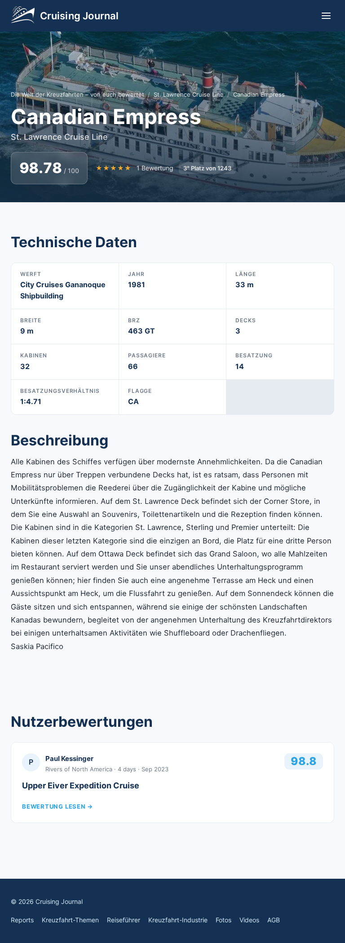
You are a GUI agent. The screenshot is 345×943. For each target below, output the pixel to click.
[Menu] (326, 16)
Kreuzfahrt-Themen (70, 920)
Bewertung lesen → (57, 806)
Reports (22, 920)
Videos (249, 920)
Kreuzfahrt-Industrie (178, 920)
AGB (273, 920)
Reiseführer (123, 920)
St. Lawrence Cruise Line (189, 94)
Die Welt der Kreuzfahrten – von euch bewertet (77, 94)
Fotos (223, 920)
